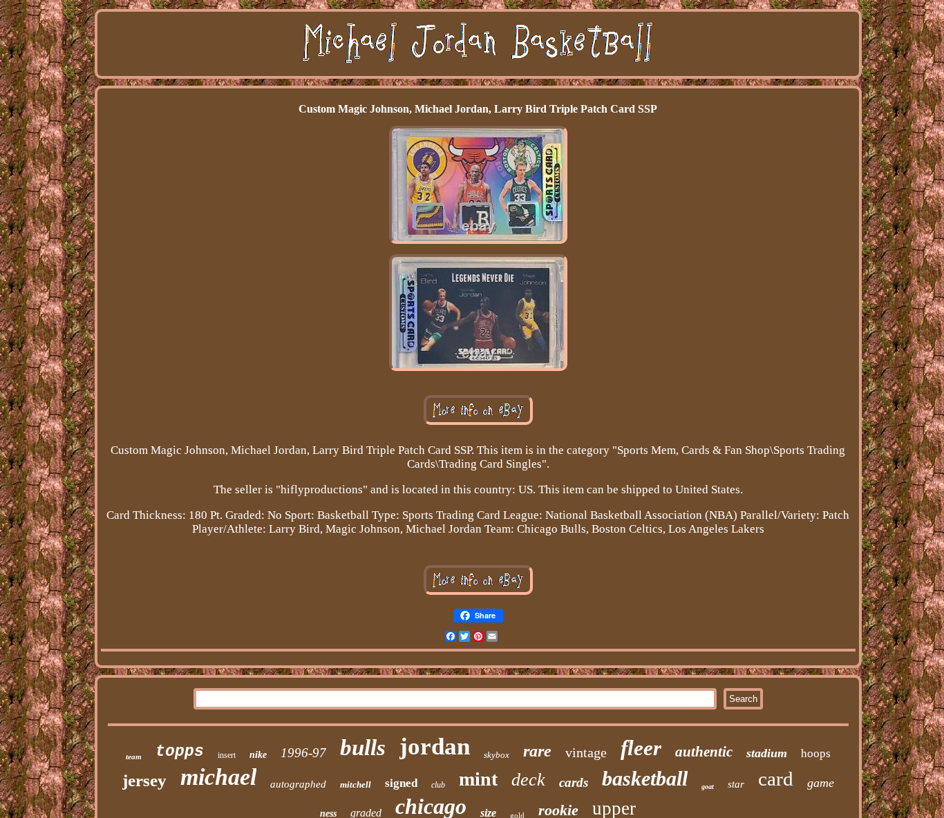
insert (227, 755)
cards (573, 782)
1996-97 (303, 752)
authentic (704, 751)
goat (707, 786)
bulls (363, 747)
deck (528, 780)
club (438, 785)
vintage (586, 752)
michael (218, 777)
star (736, 784)
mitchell (355, 784)
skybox (496, 755)
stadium (766, 753)
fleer (641, 748)
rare (537, 751)
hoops (816, 753)
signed (401, 783)
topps (179, 752)
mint (478, 779)
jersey (144, 780)
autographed (298, 784)
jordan (434, 746)
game (820, 783)
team (134, 756)
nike (258, 755)
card (775, 779)
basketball (645, 778)
